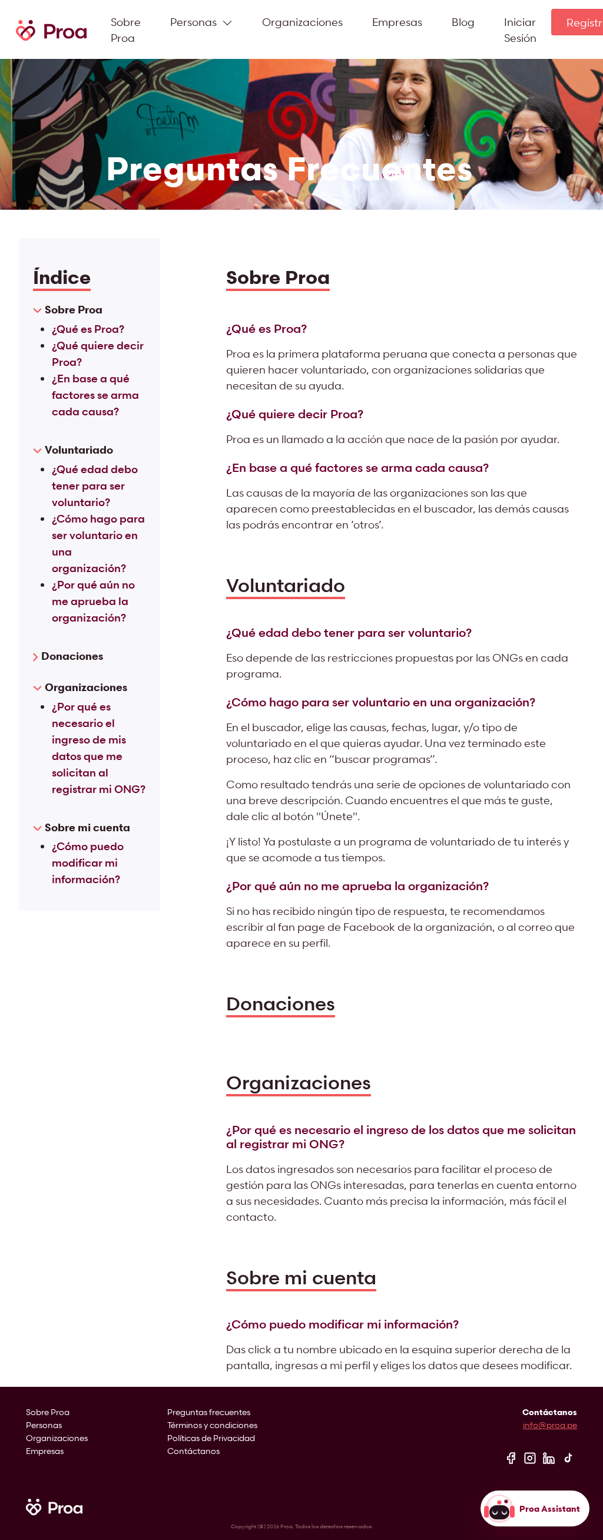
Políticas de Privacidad (211, 1437)
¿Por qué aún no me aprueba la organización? (93, 601)
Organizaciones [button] (86, 686)
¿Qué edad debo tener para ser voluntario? (95, 485)
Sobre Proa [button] (73, 309)
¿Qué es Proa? (88, 328)
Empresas (397, 21)
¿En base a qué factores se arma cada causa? (95, 395)
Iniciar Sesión (520, 29)
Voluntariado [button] (79, 449)
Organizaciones (302, 21)
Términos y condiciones (212, 1424)
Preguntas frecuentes (208, 1411)
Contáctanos (193, 1450)
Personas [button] (194, 21)
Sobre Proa (126, 29)
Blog (463, 21)
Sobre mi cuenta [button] (87, 827)
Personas (44, 1424)
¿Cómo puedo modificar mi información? (88, 862)
